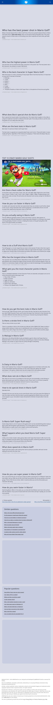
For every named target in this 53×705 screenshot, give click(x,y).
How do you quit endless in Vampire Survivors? (15, 517)
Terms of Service (38, 699)
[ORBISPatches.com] (26, 2)
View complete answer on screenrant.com (19, 68)
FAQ (46, 699)
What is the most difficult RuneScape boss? (14, 512)
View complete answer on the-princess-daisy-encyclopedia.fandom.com (25, 371)
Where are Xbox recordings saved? (12, 597)
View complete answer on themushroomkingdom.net (21, 199)
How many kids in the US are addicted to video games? (16, 502)
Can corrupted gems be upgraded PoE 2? (14, 614)
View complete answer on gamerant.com (19, 224)
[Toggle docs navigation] (2, 2)
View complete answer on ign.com (17, 122)
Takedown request (6, 39)
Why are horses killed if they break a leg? (13, 534)
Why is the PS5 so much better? (42, 502)
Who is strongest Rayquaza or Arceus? (13, 522)
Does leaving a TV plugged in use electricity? (14, 529)
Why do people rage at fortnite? (11, 524)
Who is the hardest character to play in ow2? (14, 602)
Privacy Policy (29, 699)
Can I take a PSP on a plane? (11, 594)
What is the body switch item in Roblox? (13, 527)
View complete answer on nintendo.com (18, 316)
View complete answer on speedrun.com (19, 264)
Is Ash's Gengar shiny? (9, 599)
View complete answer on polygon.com (18, 253)
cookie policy (6, 697)
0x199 (36, 679)
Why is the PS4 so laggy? (10, 611)
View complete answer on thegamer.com (19, 92)
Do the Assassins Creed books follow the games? (15, 515)
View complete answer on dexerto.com (18, 39)
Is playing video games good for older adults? (15, 532)
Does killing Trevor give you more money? (14, 592)
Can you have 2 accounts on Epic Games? (13, 609)
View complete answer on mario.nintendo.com (20, 483)
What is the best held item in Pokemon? (13, 606)
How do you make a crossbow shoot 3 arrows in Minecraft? (18, 520)
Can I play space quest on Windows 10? (13, 604)
